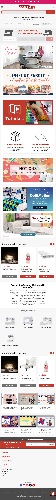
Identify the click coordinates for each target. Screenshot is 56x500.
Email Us (3, 473)
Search (51, 12)
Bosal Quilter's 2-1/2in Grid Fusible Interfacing (46, 270)
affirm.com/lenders (45, 492)
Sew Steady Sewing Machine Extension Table (27, 379)
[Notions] (28, 170)
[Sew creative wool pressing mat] (28, 225)
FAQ (2, 475)
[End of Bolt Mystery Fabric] (9, 263)
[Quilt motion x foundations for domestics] (28, 199)
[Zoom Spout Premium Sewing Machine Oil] (28, 263)
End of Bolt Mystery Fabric (9, 269)
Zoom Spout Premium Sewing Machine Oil (26, 270)
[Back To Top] (53, 497)
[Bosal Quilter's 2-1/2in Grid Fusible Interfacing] (46, 263)
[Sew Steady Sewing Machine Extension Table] (28, 372)
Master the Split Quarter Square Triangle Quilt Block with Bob (27, 430)
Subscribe (51, 444)
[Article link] (10, 403)
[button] (2, 7)
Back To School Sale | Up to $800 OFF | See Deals (28, 1)
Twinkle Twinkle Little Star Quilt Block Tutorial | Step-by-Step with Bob (27, 408)
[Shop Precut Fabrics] (28, 83)
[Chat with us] (49, 7)
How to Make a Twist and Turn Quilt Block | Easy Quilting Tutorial (10, 408)
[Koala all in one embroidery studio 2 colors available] (28, 57)
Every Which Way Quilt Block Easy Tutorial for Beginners (45, 430)
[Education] (28, 112)
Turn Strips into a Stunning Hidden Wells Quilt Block (9, 430)
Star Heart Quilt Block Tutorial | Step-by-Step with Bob (45, 408)
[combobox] (9, 39)
